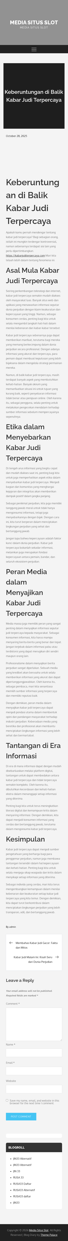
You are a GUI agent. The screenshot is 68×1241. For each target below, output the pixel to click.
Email (10, 1062)
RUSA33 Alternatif (24, 1190)
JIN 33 (16, 1171)
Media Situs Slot (34, 22)
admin (12, 926)
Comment (13, 1003)
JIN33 (16, 1202)
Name (10, 1044)
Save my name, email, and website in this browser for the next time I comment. (34, 1102)
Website (11, 1081)
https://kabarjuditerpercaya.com (25, 255)
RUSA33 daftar (22, 1196)
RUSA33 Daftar (22, 1183)
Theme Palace (49, 1235)
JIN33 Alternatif (22, 1158)
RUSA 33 (18, 1177)
